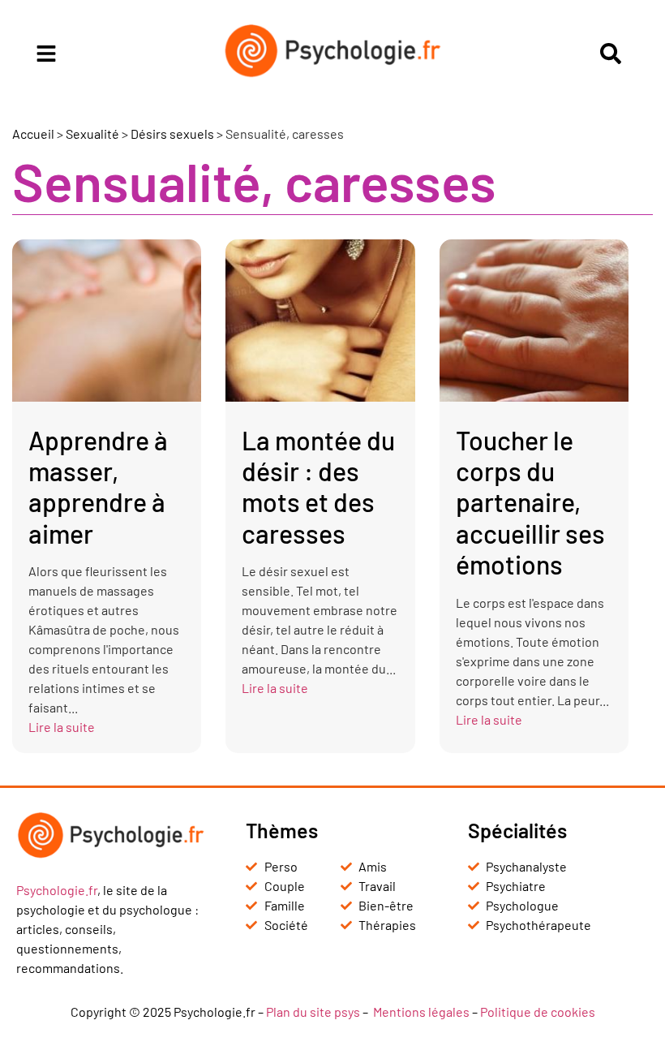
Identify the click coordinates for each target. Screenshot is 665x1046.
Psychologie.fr (56, 889)
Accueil (33, 133)
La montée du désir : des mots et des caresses (318, 486)
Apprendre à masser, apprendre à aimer (98, 486)
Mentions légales (421, 1011)
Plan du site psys (313, 1011)
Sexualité (92, 133)
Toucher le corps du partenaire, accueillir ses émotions (530, 502)
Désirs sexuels (172, 133)
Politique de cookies (537, 1011)
